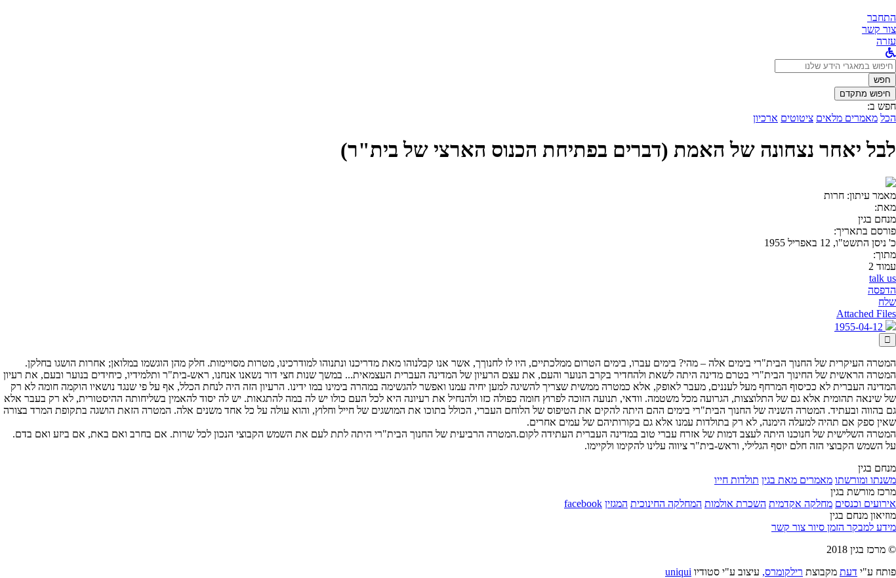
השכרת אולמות (735, 503)
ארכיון (765, 117)
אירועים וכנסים (865, 503)
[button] (881, 17)
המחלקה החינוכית (666, 503)
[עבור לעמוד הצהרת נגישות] (891, 52)
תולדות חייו (736, 479)
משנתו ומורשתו (865, 479)
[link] (879, 29)
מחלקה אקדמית (800, 503)
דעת (848, 571)
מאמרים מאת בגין (797, 479)
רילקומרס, (782, 571)
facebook (583, 503)
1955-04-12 (860, 326)
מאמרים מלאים (847, 117)
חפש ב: (881, 106)
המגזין (616, 503)
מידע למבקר (870, 527)
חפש (882, 80)
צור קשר (788, 527)
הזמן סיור (824, 527)
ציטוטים (797, 117)
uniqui (678, 571)
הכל (888, 117)
